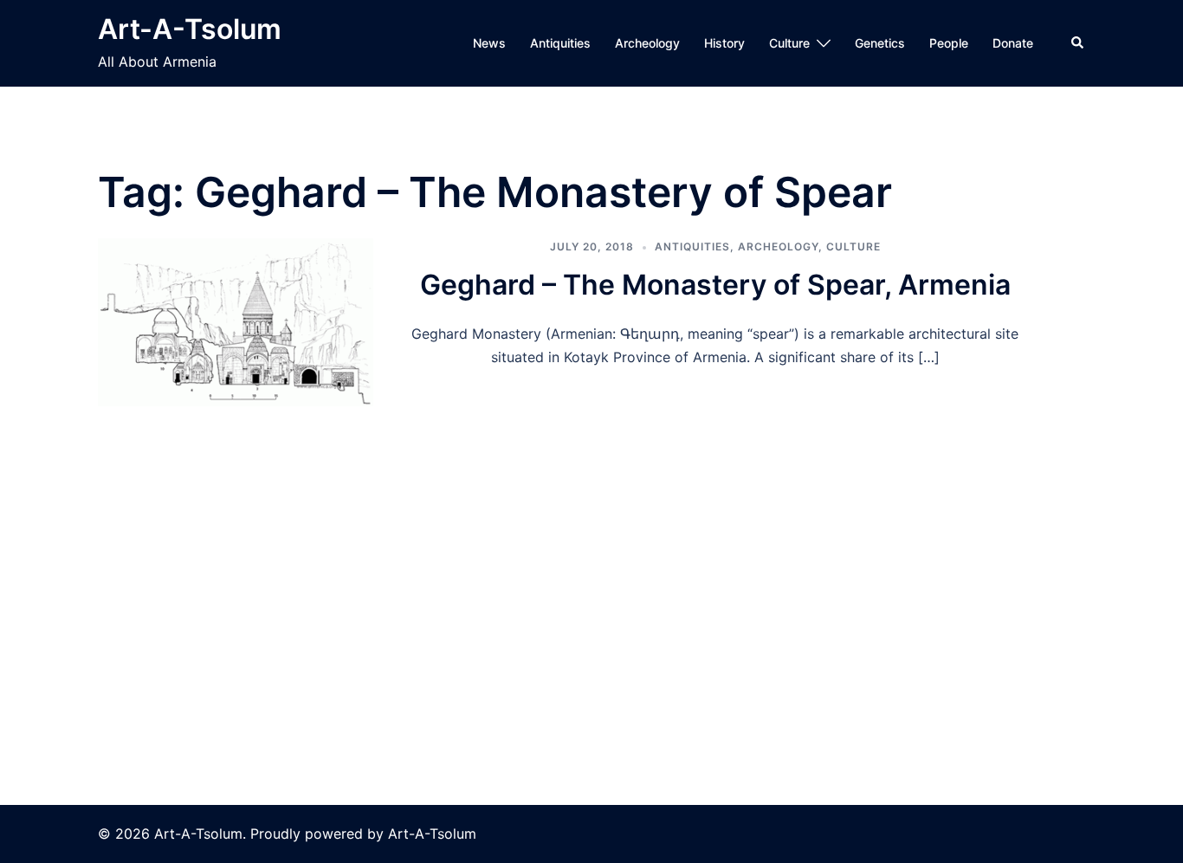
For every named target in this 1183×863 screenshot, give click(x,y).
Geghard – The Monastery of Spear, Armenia (715, 285)
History (724, 43)
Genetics (880, 43)
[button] (1078, 43)
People (948, 43)
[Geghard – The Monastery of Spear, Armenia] (235, 322)
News (489, 43)
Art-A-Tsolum (189, 29)
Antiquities (560, 43)
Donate (1012, 43)
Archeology (647, 43)
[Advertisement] (591, 536)
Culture (789, 43)
